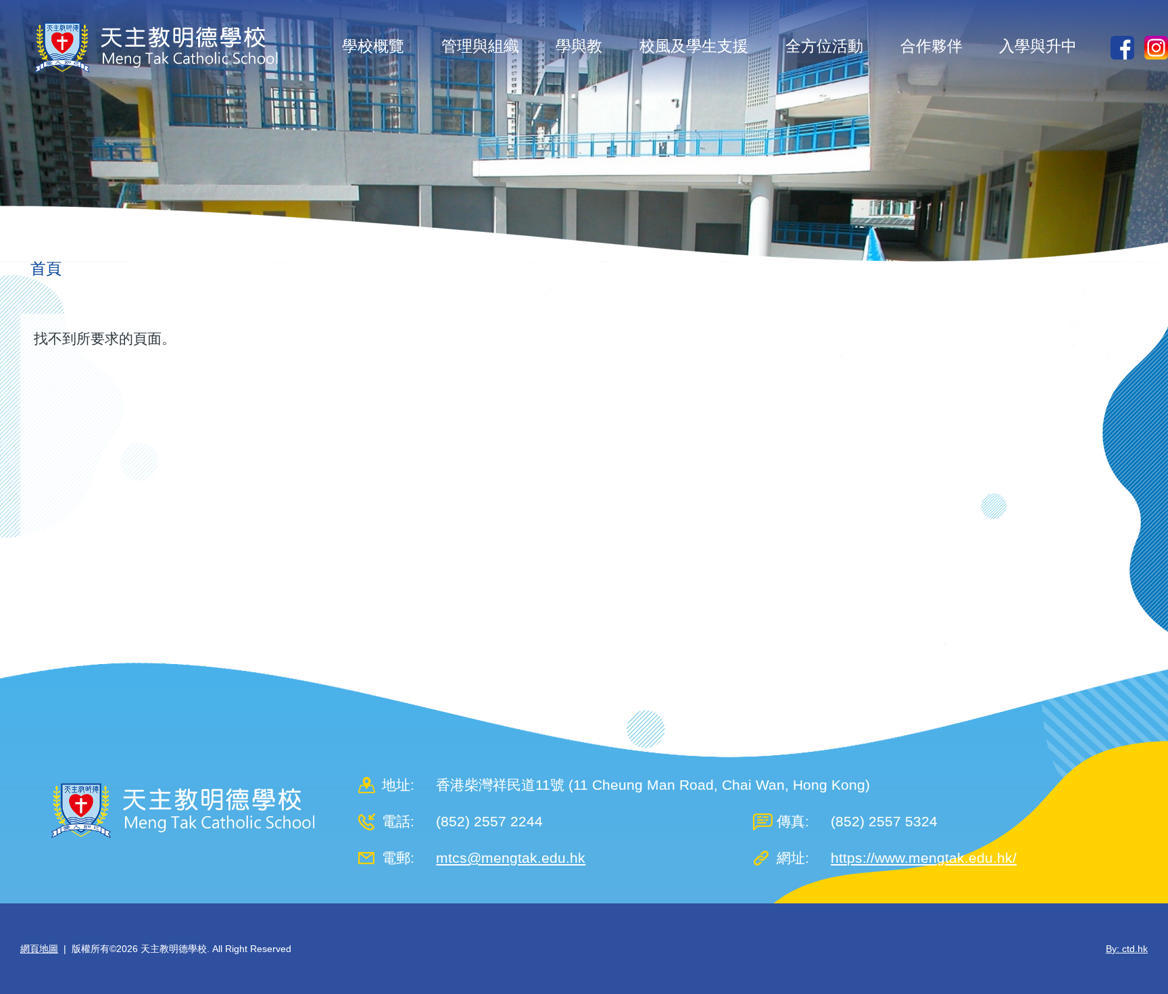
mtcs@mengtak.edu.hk (510, 858)
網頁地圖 (39, 948)
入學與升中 (1038, 46)
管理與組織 (480, 46)
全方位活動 (824, 46)
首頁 (46, 268)
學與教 (579, 46)
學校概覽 (373, 46)
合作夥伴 (931, 46)
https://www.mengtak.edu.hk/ (924, 858)
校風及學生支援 (693, 46)
